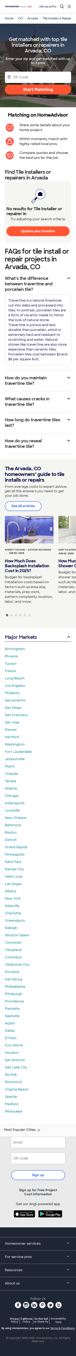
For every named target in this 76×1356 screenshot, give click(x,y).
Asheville (12, 906)
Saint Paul (13, 862)
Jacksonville (15, 759)
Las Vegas (13, 884)
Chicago (12, 796)
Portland (12, 972)
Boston (11, 832)
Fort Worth (14, 1045)
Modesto (12, 693)
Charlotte (13, 913)
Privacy (14, 1320)
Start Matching (38, 89)
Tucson (10, 663)
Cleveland (13, 950)
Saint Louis (13, 876)
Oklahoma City (17, 964)
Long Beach (15, 678)
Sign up (38, 1175)
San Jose (12, 722)
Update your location (38, 231)
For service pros (18, 1257)
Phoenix (11, 656)
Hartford (12, 737)
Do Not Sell (41, 1320)
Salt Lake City (16, 1067)
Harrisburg (13, 979)
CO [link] (20, 18)
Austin (10, 1023)
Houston (12, 1053)
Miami (10, 766)
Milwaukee (13, 1111)
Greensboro (15, 920)
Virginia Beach (17, 1089)
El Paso (11, 1038)
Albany (10, 891)
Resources (13, 1270)
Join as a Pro (47, 6)
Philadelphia (15, 986)
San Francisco (16, 715)
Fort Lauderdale (18, 752)
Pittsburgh (13, 994)
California (26, 1320)
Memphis (12, 1008)
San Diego (13, 708)
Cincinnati (13, 942)
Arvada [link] (32, 18)
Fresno (10, 671)
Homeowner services (23, 1243)
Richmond (13, 1082)
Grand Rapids (16, 847)
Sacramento (15, 700)
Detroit (11, 840)
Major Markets (21, 637)
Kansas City (14, 869)
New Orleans (15, 818)
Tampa (10, 781)
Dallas (10, 1031)
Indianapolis (15, 803)
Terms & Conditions (62, 1328)
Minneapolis (15, 854)
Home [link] (9, 18)
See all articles (23, 506)
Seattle (11, 1097)
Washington (15, 744)
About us (12, 1283)
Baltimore (13, 825)
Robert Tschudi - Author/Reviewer (28, 550)
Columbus (13, 957)
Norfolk (11, 1075)
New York (13, 898)
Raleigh (11, 928)
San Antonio (15, 1060)
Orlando (11, 774)
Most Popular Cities (19, 1130)
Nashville (12, 1016)
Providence (14, 1001)
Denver (11, 730)
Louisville (12, 810)
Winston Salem (17, 935)
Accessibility (58, 1320)
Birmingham (15, 649)
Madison (12, 1104)
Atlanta (11, 788)
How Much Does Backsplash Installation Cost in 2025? (27, 566)
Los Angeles (15, 686)
